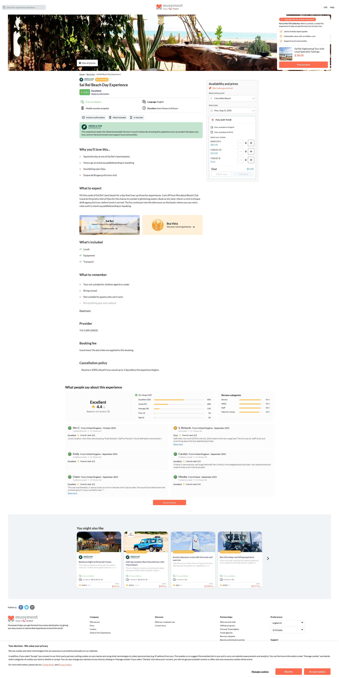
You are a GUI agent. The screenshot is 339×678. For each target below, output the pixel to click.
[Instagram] (32, 607)
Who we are (95, 622)
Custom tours (160, 625)
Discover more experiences (179, 226)
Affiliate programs (227, 625)
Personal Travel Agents (229, 629)
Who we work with (228, 622)
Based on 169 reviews (100, 94)
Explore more (108, 228)
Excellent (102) (145, 399)
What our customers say (165, 622)
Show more (178, 444)
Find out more (303, 64)
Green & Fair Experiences (100, 633)
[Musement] (169, 7)
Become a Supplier (227, 636)
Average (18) (144, 408)
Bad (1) (141, 417)
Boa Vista (90, 74)
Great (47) (143, 404)
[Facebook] (20, 607)
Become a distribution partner (232, 640)
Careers (93, 629)
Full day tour (223, 120)
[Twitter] (26, 607)
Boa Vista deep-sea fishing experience (237, 557)
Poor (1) (142, 413)
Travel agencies (226, 633)
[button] (232, 120)
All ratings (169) (145, 395)
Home (81, 74)
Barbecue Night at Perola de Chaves (95, 562)
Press (92, 625)
